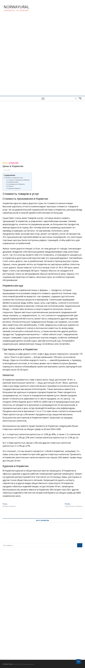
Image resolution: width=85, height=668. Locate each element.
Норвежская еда (13, 182)
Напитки (10, 186)
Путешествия (13, 162)
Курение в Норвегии (14, 188)
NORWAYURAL (16, 7)
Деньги (5, 162)
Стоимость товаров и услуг (14, 177)
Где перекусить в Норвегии (16, 184)
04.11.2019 (7, 170)
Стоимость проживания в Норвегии (19, 180)
